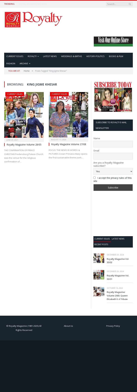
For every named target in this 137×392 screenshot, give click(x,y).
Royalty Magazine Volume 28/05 (24, 144)
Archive (24, 63)
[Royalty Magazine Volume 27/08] (68, 115)
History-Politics (95, 56)
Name (96, 138)
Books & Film (116, 56)
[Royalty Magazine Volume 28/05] (24, 116)
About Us (68, 325)
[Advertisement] (113, 213)
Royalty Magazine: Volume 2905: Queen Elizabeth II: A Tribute (117, 296)
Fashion (10, 63)
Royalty (32, 56)
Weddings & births (71, 56)
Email (96, 150)
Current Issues (14, 56)
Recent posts (101, 244)
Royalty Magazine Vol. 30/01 (118, 277)
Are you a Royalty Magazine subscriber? (108, 164)
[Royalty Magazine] (33, 19)
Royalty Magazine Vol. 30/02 (33, 4)
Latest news (118, 238)
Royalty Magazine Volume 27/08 (68, 144)
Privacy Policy (113, 325)
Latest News (50, 56)
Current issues (102, 238)
